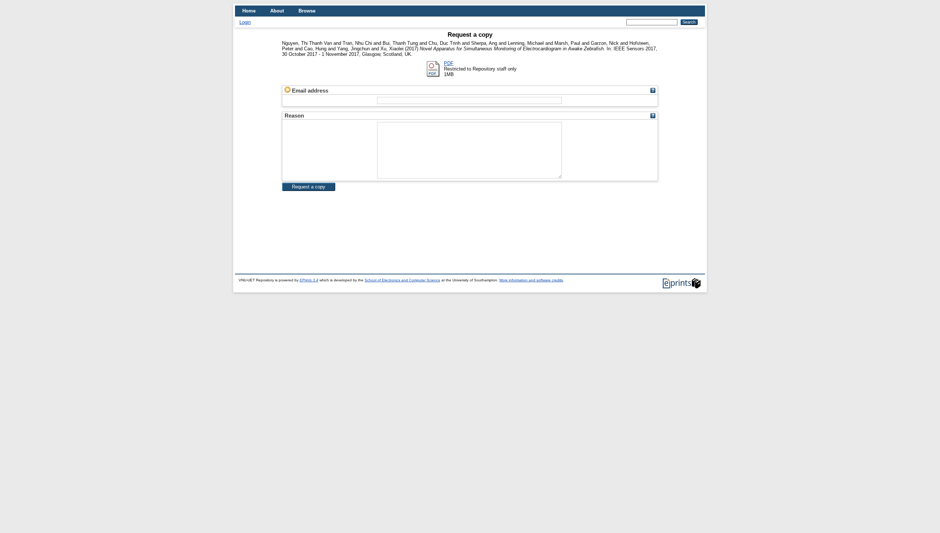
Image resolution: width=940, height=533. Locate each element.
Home (249, 11)
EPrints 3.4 (309, 280)
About (277, 11)
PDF (448, 63)
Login (245, 22)
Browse (307, 11)
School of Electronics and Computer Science (402, 280)
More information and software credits (531, 280)
